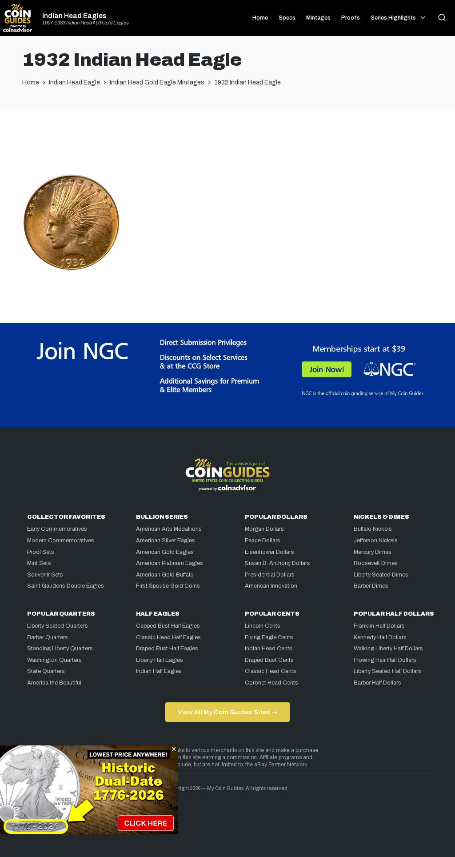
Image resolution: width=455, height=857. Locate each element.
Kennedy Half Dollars (380, 637)
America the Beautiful (54, 683)
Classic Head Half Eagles (168, 637)
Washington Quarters (54, 660)
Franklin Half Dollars (379, 626)
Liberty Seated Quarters (57, 626)
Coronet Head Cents (271, 683)
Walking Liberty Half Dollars (388, 648)
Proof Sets (40, 552)
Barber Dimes (371, 586)
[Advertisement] (227, 144)
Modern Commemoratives (60, 540)
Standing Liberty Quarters (60, 648)
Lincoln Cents (262, 626)
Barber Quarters (47, 637)
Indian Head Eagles (74, 16)
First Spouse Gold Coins (168, 586)
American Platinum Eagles (169, 563)
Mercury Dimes (372, 552)
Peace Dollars (262, 540)
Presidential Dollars (270, 575)
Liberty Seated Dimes (381, 575)
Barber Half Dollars (377, 683)
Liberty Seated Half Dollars (387, 671)
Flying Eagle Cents (269, 637)
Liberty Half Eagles (159, 660)
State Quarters (46, 671)
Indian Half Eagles (159, 671)
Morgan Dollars (264, 529)
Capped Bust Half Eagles (168, 626)
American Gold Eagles (165, 552)
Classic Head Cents (270, 671)
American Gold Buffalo (165, 575)
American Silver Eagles (165, 540)
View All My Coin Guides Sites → (228, 712)
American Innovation (271, 586)
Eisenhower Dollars (269, 552)
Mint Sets (39, 563)
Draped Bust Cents (269, 660)
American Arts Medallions (169, 529)
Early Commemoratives (57, 529)
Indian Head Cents (268, 648)
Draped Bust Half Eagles (167, 648)
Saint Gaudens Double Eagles (65, 586)
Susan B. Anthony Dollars (277, 563)
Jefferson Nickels (376, 540)
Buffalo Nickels (373, 529)
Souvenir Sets (45, 575)
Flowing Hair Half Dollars (385, 660)
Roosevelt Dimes (376, 563)
